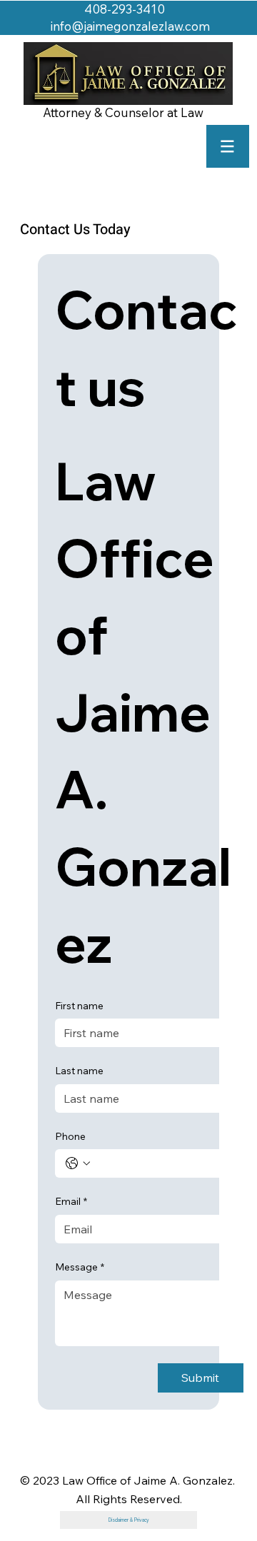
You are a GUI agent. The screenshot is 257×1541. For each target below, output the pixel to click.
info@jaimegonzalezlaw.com (130, 26)
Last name (79, 1070)
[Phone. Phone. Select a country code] (78, 1163)
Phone (70, 1136)
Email (71, 1201)
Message (79, 1266)
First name (79, 1005)
